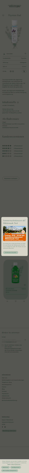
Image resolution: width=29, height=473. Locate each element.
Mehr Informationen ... (14, 464)
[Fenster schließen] (25, 219)
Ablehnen (5, 467)
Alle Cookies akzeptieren (10, 470)
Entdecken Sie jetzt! (10, 252)
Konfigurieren (16, 467)
